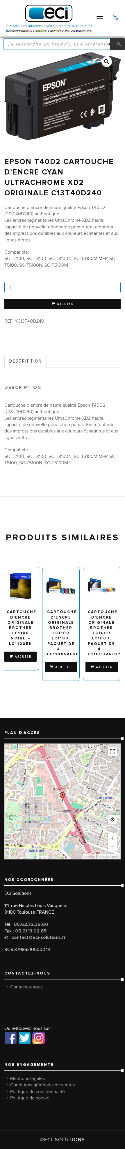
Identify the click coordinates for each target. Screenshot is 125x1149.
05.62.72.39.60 (31, 924)
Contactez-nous (26, 987)
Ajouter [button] (23, 657)
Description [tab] (25, 361)
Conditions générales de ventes (42, 1085)
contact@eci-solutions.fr (39, 937)
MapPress (89, 856)
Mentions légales (27, 1078)
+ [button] (112, 837)
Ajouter (65, 304)
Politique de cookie (29, 1098)
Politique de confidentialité (37, 1092)
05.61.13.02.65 (31, 931)
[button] (106, 62)
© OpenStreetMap (108, 856)
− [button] (112, 846)
